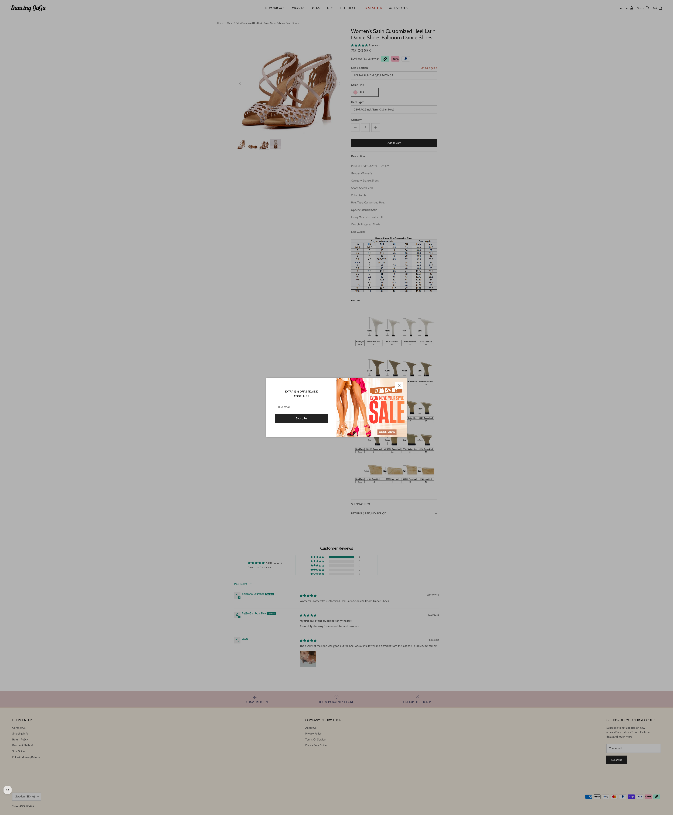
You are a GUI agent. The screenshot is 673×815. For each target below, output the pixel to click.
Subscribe (301, 418)
